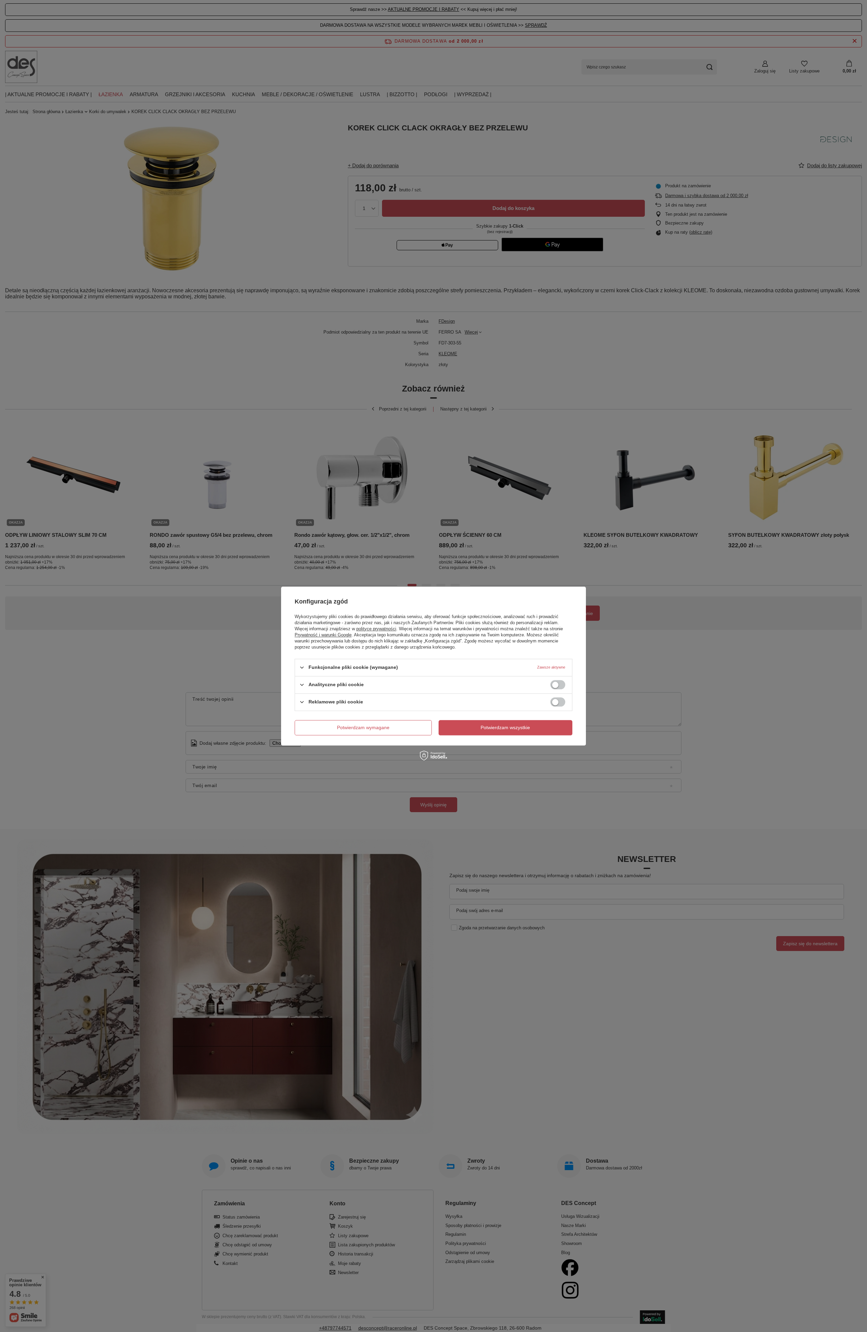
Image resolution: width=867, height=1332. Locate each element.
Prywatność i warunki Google (323, 634)
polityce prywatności (376, 628)
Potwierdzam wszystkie (505, 727)
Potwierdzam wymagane (363, 727)
